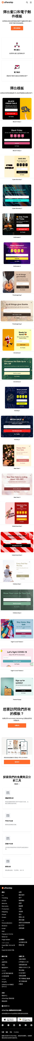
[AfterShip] (8, 2)
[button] (17, 108)
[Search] (27, 2)
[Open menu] (30, 2)
